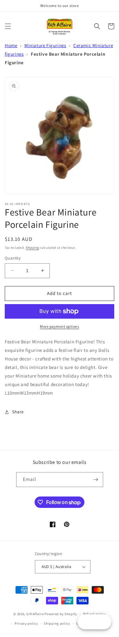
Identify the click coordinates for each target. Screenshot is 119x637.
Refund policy (94, 614)
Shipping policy (57, 623)
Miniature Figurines (45, 45)
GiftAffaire (35, 613)
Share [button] (18, 412)
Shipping (32, 248)
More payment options (59, 326)
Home (11, 45)
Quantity (13, 258)
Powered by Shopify (60, 613)
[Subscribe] (96, 479)
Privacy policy (26, 623)
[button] (8, 26)
